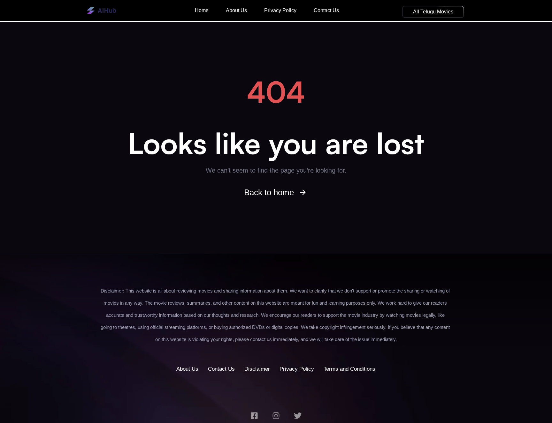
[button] (433, 12)
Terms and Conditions (349, 369)
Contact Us (326, 10)
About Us (236, 10)
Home (202, 10)
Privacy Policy (280, 10)
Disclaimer (257, 369)
